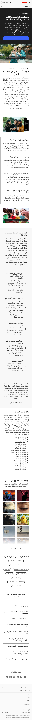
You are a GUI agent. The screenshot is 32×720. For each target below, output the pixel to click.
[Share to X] (21, 677)
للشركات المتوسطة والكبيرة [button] (25, 690)
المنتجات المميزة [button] (27, 704)
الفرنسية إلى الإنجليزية (20, 444)
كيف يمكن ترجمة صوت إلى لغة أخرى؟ (19, 619)
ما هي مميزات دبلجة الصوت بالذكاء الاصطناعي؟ (19, 612)
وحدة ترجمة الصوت (14, 303)
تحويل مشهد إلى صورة (21, 573)
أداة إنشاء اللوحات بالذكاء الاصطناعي (16, 565)
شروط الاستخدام (8, 715)
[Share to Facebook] (25, 677)
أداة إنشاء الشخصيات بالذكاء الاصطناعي (16, 582)
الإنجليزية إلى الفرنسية (20, 442)
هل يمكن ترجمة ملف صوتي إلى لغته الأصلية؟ (17, 659)
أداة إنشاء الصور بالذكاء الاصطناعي (16, 561)
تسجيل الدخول (5, 2)
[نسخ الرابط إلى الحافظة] (7, 677)
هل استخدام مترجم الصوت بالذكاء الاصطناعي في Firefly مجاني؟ (19, 653)
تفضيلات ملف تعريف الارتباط (25, 717)
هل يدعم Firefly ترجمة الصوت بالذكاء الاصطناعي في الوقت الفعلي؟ (18, 640)
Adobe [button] (28, 701)
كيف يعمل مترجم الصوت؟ (21, 606)
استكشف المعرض (16, 549)
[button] (10, 2)
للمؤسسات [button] (28, 694)
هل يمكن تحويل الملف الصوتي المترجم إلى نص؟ (17, 625)
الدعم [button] (29, 697)
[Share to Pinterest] (14, 677)
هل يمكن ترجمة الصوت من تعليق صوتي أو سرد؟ (17, 633)
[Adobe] (24, 2)
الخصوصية (13, 715)
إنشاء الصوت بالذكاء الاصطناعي (16, 403)
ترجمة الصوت (16, 38)
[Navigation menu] (29, 2)
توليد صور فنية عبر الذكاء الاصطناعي (20, 569)
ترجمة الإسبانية (22, 440)
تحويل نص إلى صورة (16, 578)
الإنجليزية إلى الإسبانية (20, 437)
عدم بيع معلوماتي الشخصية (16, 717)
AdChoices (8, 717)
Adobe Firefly (26, 6)
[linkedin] (20, 712)
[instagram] (26, 712)
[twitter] (23, 712)
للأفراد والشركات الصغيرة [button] (25, 687)
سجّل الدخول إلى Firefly (15, 285)
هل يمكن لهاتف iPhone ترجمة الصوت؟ (18, 646)
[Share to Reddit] (10, 677)
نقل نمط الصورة (10, 573)
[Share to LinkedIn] (18, 677)
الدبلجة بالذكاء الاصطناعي (16, 586)
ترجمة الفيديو (7, 569)
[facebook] (29, 712)
